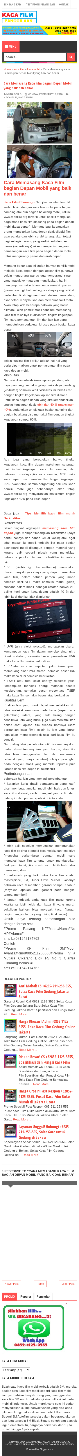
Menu (12, 46)
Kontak (63, 4)
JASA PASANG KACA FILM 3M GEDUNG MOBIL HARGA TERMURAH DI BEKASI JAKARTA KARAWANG (39, 1443)
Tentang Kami (13, 4)
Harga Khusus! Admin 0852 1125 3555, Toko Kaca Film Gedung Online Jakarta (47, 1027)
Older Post (68, 1283)
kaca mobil (26, 97)
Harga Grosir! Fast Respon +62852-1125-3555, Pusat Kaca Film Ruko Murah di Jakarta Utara (46, 1096)
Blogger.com (46, 1449)
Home (40, 1283)
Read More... (20, 1014)
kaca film (10, 97)
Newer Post (11, 1283)
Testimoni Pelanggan (40, 4)
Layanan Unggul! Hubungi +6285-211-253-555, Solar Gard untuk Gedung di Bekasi (44, 1132)
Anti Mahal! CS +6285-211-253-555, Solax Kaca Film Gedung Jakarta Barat (45, 991)
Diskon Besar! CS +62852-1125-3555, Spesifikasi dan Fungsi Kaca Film (46, 1059)
